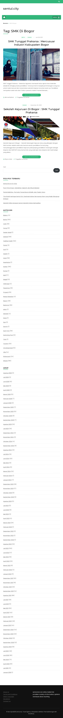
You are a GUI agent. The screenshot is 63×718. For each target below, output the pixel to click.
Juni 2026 (6, 382)
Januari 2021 (7, 625)
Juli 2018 (5, 668)
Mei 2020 (6, 660)
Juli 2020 (6, 651)
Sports (5, 326)
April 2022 (6, 561)
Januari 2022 (7, 574)
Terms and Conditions (10, 694)
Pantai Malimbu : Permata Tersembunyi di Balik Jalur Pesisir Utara (24, 192)
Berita (23, 37)
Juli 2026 (6, 377)
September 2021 (8, 591)
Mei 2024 (6, 463)
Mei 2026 (6, 386)
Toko (4, 339)
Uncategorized (8, 348)
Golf (4, 249)
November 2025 (8, 411)
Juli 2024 (6, 454)
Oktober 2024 (7, 441)
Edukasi (30, 37)
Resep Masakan (8, 297)
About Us (6, 692)
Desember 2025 (8, 407)
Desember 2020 (8, 630)
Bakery (5, 215)
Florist (5, 245)
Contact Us (6, 701)
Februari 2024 (7, 476)
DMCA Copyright (8, 697)
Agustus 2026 (7, 373)
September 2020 (8, 642)
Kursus (5, 271)
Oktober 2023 (7, 493)
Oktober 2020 (7, 638)
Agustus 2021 (7, 595)
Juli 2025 (6, 429)
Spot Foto (6, 331)
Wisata (5, 361)
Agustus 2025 (7, 424)
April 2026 (6, 390)
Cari (4, 167)
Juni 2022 (6, 553)
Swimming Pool (8, 335)
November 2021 (8, 583)
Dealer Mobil (7, 232)
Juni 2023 (6, 510)
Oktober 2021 (7, 587)
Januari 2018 (7, 672)
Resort (5, 301)
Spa (4, 322)
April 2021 (6, 613)
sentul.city (11, 8)
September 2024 (8, 446)
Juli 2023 (6, 506)
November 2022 (8, 536)
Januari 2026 (7, 403)
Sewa (5, 318)
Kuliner (5, 267)
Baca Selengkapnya (31, 95)
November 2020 (8, 634)
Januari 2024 (7, 480)
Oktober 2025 (7, 416)
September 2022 (8, 540)
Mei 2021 (5, 608)
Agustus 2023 (7, 501)
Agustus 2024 (7, 450)
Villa (4, 352)
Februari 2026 (7, 399)
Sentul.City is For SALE (10, 184)
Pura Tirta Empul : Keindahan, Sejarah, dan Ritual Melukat (21, 188)
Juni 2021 (6, 604)
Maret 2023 (6, 523)
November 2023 (8, 488)
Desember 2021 (8, 578)
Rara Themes (44, 712)
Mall (4, 275)
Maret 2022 (6, 565)
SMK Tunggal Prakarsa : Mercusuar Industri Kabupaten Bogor (31, 43)
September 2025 (8, 420)
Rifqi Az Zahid (8, 159)
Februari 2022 (7, 570)
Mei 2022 (6, 557)
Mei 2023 (6, 514)
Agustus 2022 (7, 544)
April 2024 (6, 467)
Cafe (4, 224)
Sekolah (5, 314)
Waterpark (6, 356)
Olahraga (6, 284)
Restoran (6, 305)
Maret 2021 (6, 617)
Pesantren (6, 288)
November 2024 (8, 437)
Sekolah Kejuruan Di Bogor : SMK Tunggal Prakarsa (32, 111)
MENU (55, 17)
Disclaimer (6, 699)
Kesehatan (6, 262)
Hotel (5, 258)
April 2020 (6, 664)
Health (5, 254)
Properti (6, 292)
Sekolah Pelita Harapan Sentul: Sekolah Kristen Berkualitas (22, 203)
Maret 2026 (7, 394)
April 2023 (6, 518)
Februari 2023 (7, 527)
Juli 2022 (6, 548)
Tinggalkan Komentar (23, 97)
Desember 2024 (8, 433)
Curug (5, 228)
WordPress (31, 714)
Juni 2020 (6, 655)
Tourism (5, 344)
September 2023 (8, 497)
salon (5, 309)
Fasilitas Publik (7, 241)
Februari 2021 (7, 621)
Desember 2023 (8, 484)
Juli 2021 (5, 600)
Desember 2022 (8, 531)
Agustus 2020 (7, 647)
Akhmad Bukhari (9, 97)
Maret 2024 (7, 471)
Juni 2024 (6, 459)
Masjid (5, 279)
